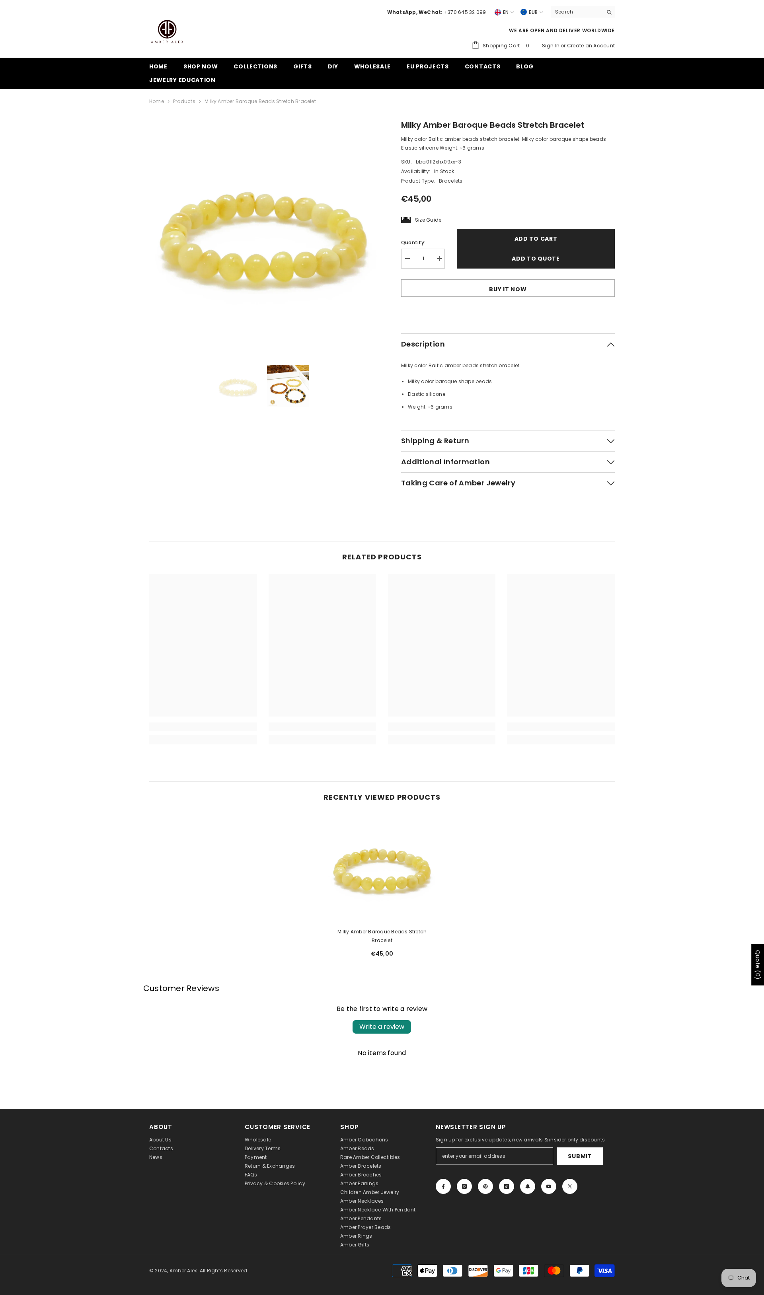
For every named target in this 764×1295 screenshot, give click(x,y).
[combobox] (576, 12)
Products (184, 101)
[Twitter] (569, 1186)
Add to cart (536, 239)
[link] (203, 726)
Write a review (381, 1026)
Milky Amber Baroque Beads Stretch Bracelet (382, 936)
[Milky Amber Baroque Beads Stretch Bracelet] (382, 867)
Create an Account (591, 45)
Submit (580, 1156)
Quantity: (413, 242)
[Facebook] (443, 1186)
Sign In (551, 45)
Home (156, 101)
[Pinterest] (485, 1186)
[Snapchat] (527, 1186)
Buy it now (507, 289)
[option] (263, 233)
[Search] (583, 12)
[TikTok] (506, 1186)
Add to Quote (535, 259)
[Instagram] (464, 1186)
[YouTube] (548, 1186)
